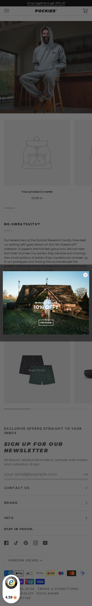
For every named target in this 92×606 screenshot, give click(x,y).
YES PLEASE (45, 322)
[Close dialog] (85, 275)
